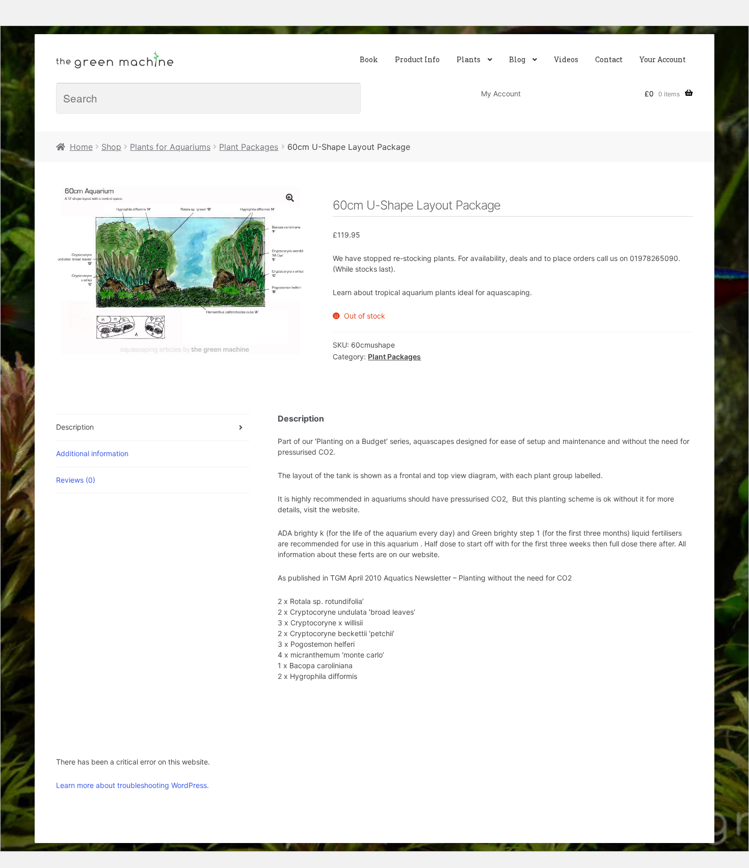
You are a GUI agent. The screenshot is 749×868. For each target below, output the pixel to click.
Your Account (662, 59)
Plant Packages (248, 147)
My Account (501, 93)
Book (369, 59)
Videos (566, 59)
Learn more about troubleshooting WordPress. (132, 785)
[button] (290, 198)
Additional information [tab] (92, 453)
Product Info (417, 59)
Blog (517, 59)
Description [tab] (75, 427)
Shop (111, 147)
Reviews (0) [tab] (75, 480)
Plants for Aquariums (170, 147)
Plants (468, 59)
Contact (609, 59)
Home (81, 147)
